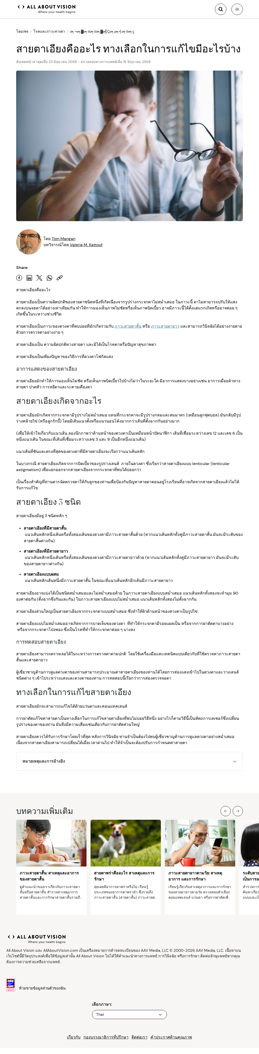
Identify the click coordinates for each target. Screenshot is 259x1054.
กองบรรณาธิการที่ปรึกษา (105, 1037)
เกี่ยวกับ (73, 1037)
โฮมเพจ (22, 31)
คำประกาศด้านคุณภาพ (171, 1037)
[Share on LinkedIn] (29, 278)
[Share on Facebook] (19, 278)
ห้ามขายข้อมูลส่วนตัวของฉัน (42, 988)
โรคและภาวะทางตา (49, 31)
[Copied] (60, 278)
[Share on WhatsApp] (50, 278)
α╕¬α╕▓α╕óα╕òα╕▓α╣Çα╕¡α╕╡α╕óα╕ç (102, 31)
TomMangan (63, 238)
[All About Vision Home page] (46, 8)
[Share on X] (39, 278)
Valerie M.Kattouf (86, 244)
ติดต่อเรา (139, 1037)
